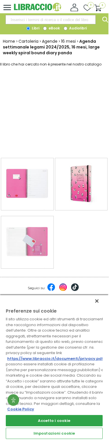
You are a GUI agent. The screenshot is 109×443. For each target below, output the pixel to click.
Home (9, 41)
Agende (50, 41)
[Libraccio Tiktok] (75, 290)
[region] (54, 367)
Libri (35, 28)
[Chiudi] (97, 301)
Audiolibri (77, 28)
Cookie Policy (20, 409)
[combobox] (50, 19)
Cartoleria (28, 41)
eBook (54, 28)
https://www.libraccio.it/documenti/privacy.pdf (55, 358)
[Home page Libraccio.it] (37, 10)
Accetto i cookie (54, 420)
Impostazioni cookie (54, 433)
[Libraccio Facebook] (51, 290)
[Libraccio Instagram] (63, 290)
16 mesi (68, 41)
